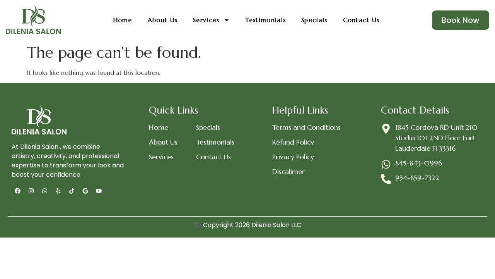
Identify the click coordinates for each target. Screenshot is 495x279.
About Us (163, 20)
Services (206, 20)
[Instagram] (31, 191)
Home (122, 20)
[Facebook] (17, 191)
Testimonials (265, 20)
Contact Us (361, 20)
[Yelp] (58, 191)
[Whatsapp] (44, 191)
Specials (314, 20)
